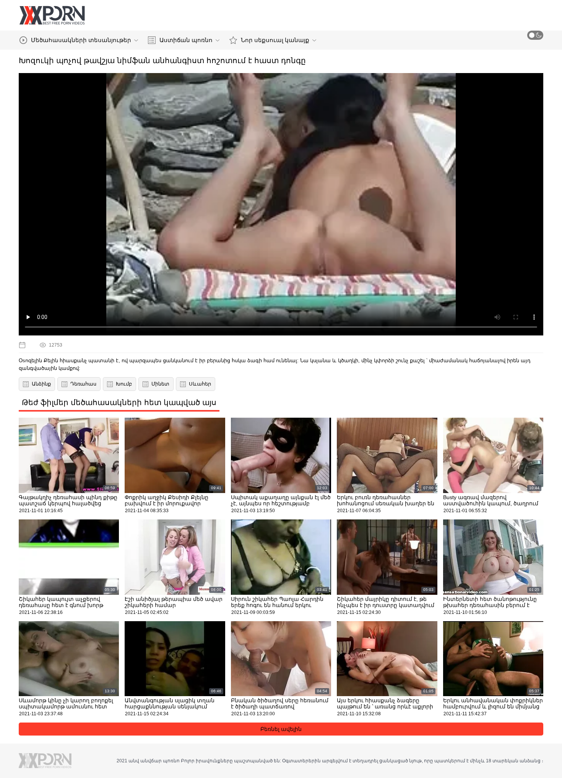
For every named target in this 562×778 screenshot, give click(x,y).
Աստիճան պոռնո (186, 40)
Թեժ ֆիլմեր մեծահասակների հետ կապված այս (119, 402)
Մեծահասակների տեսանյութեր (81, 40)
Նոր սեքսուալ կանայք (275, 40)
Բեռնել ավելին (281, 729)
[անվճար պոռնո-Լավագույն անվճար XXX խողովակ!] (52, 15)
